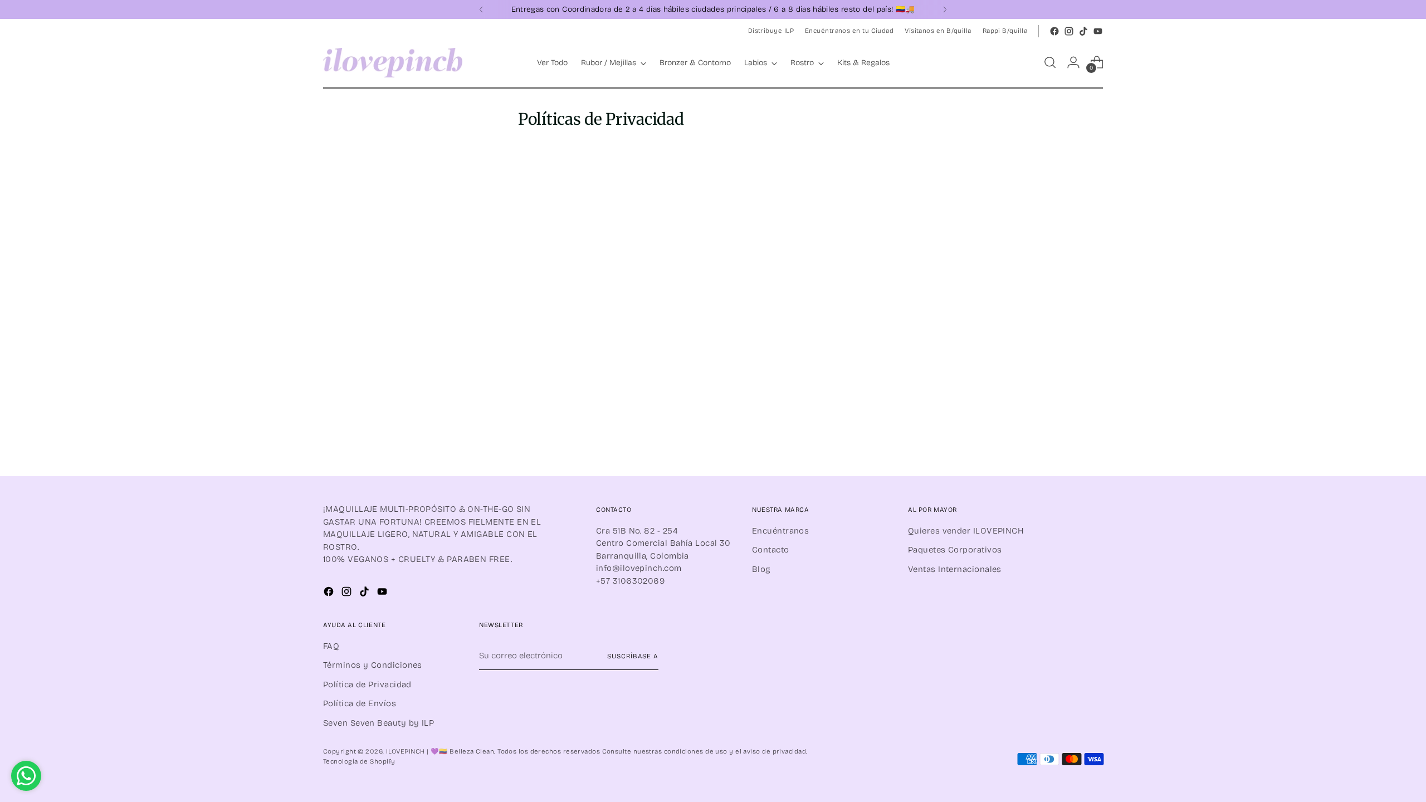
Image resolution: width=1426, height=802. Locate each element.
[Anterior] (481, 9)
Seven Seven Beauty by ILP (378, 723)
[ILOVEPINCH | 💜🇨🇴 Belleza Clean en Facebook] (1054, 31)
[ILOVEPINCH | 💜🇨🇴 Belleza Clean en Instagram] (1069, 31)
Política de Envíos (359, 703)
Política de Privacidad (367, 684)
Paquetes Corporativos (955, 550)
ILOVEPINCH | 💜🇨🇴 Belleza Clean (440, 751)
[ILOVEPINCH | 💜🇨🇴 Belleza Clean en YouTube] (1098, 31)
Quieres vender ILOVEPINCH (965, 531)
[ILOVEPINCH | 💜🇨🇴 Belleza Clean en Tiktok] (1083, 31)
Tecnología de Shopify (359, 761)
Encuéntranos (780, 531)
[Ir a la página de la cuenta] (1073, 62)
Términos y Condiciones (372, 665)
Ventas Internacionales (955, 569)
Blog (761, 569)
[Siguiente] (944, 9)
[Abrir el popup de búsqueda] (1050, 62)
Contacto (770, 550)
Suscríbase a (632, 656)
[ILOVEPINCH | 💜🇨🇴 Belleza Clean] (392, 62)
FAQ (331, 646)
